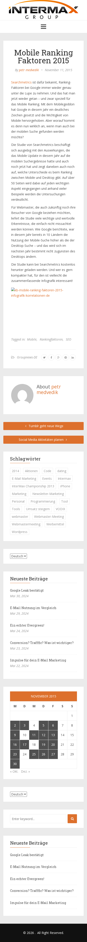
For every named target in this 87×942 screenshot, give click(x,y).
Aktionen (31, 471)
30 (15, 764)
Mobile (32, 339)
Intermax (64, 478)
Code (47, 471)
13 (53, 735)
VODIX (60, 509)
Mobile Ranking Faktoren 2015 (43, 56)
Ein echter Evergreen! (27, 625)
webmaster (20, 516)
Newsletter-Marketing (48, 494)
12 (43, 735)
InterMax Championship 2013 (33, 486)
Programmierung (43, 501)
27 (53, 754)
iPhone (65, 486)
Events (47, 478)
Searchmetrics (22, 82)
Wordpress (19, 532)
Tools (16, 509)
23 (15, 754)
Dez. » (25, 771)
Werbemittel (55, 524)
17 (24, 744)
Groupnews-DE (27, 357)
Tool (64, 501)
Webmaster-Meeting (49, 516)
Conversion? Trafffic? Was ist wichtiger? (42, 643)
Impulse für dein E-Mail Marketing (38, 660)
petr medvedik (29, 70)
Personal (18, 501)
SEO (68, 339)
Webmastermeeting (26, 524)
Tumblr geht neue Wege (45, 426)
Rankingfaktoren (51, 339)
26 (43, 754)
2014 (15, 471)
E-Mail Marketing (24, 478)
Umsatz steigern (38, 509)
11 (34, 735)
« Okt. (14, 771)
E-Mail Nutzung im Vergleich (33, 608)
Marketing (19, 494)
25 (34, 754)
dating (61, 471)
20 (53, 744)
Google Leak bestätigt (27, 590)
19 (43, 744)
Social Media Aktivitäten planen (41, 439)
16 (15, 744)
